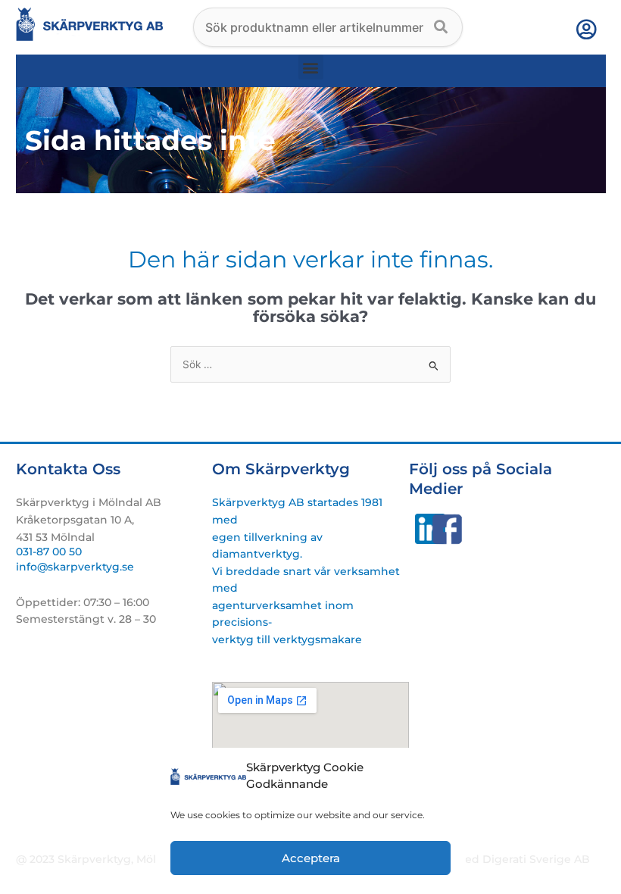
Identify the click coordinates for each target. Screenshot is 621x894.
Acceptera (311, 858)
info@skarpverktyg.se (75, 567)
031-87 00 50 (49, 551)
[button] (310, 67)
